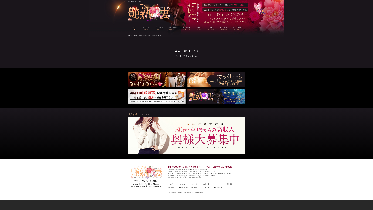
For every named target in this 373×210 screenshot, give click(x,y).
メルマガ (206, 187)
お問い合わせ (184, 187)
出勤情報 (206, 184)
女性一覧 (194, 184)
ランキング (218, 187)
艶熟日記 (229, 184)
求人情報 (194, 187)
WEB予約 (171, 187)
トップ (170, 184)
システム (183, 184)
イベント (217, 184)
